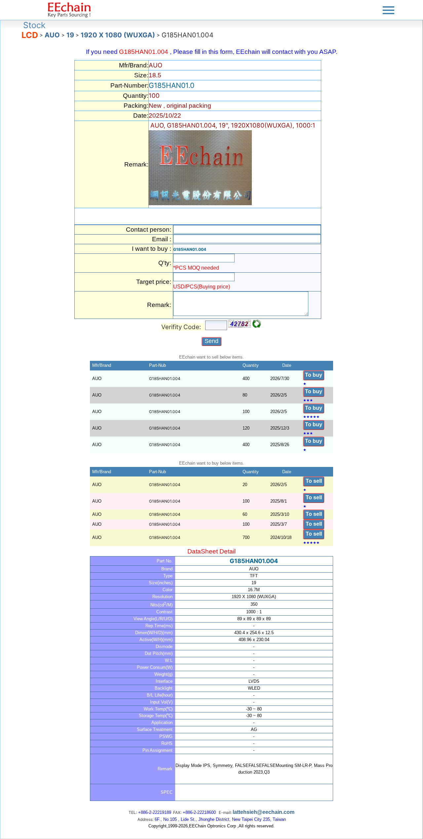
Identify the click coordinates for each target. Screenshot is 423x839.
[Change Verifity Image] (257, 324)
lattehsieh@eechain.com (263, 812)
